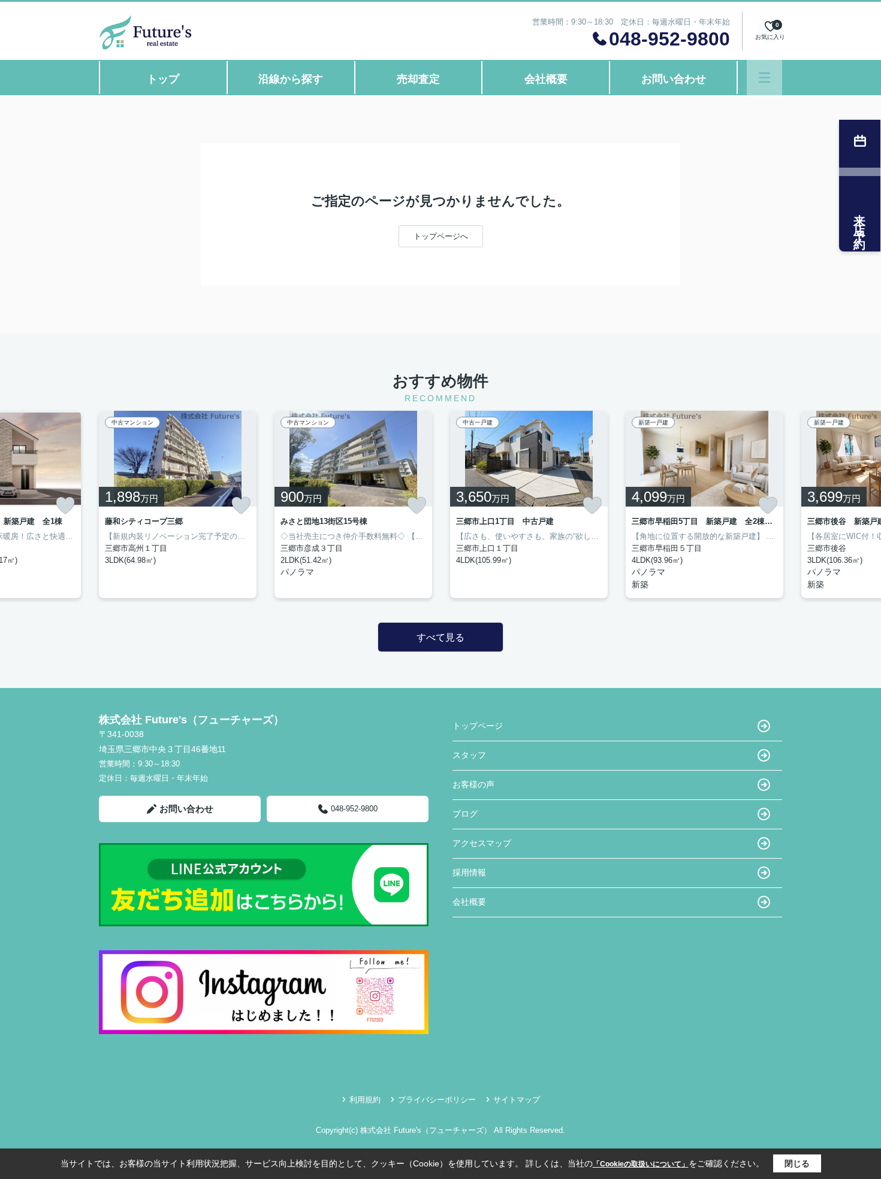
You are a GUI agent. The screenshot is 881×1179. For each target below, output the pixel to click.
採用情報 (469, 872)
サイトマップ (516, 1099)
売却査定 (418, 79)
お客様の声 (473, 784)
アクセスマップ (481, 843)
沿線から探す (290, 79)
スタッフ (469, 755)
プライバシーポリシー (437, 1099)
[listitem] (177, 504)
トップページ (477, 726)
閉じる (797, 1163)
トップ (163, 79)
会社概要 (546, 79)
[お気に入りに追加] (65, 505)
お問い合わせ (673, 79)
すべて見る (440, 637)
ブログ (465, 814)
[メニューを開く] (764, 77)
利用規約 (365, 1099)
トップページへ (441, 236)
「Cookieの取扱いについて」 (641, 1164)
